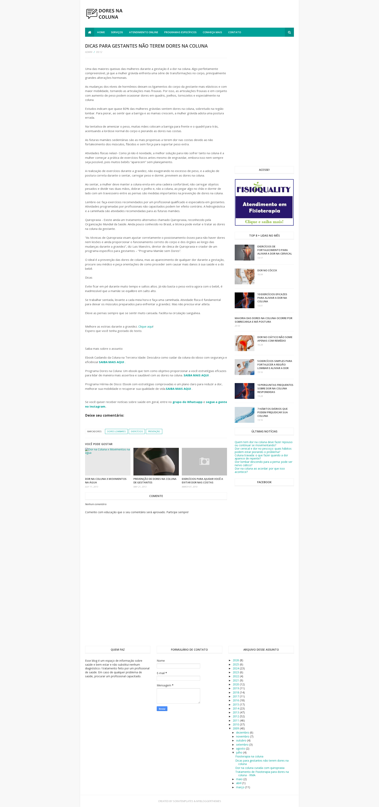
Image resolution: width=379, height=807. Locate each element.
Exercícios (137, 431)
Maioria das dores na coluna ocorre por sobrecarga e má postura (263, 319)
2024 (236, 668)
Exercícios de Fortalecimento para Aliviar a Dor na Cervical (274, 250)
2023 (236, 672)
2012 (236, 716)
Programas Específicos (180, 32)
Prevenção (154, 431)
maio (239, 779)
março (240, 787)
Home (101, 32)
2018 (236, 692)
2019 (236, 688)
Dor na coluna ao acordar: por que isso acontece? (260, 470)
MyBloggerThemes (208, 801)
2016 (236, 700)
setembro (242, 744)
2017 (236, 696)
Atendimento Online (143, 32)
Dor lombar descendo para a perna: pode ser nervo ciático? (263, 463)
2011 (236, 720)
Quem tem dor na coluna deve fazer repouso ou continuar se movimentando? (264, 443)
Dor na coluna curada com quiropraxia (259, 768)
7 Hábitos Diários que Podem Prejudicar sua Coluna (272, 412)
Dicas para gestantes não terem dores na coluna (262, 762)
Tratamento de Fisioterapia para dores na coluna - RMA (262, 773)
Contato (234, 32)
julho (239, 752)
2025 (236, 664)
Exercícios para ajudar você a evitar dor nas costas (202, 480)
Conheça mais (212, 32)
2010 (236, 724)
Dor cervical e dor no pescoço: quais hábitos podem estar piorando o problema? (263, 450)
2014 (236, 708)
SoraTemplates (183, 801)
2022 (236, 676)
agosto (241, 748)
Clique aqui (145, 326)
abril (239, 783)
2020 (236, 684)
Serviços (117, 32)
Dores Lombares (116, 431)
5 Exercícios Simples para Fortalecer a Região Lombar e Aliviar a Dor (274, 364)
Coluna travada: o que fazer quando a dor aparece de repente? (261, 456)
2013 (236, 712)
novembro (243, 736)
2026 (236, 660)
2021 (236, 680)
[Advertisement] (222, 14)
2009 (236, 728)
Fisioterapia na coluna (249, 756)
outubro (241, 740)
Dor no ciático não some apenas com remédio (274, 338)
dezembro (243, 732)
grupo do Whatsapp (188, 402)
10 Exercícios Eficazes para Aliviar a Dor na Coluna (272, 297)
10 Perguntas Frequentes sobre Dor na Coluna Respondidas (275, 388)
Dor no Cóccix (267, 270)
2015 (236, 704)
